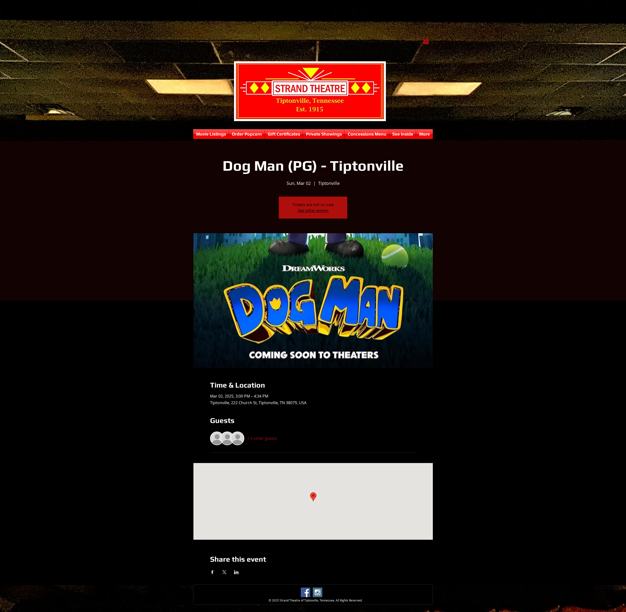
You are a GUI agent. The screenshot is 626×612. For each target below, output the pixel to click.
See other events (313, 210)
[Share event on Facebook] (212, 572)
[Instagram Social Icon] (317, 592)
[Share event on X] (224, 572)
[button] (426, 40)
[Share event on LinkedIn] (236, 572)
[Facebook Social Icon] (305, 592)
